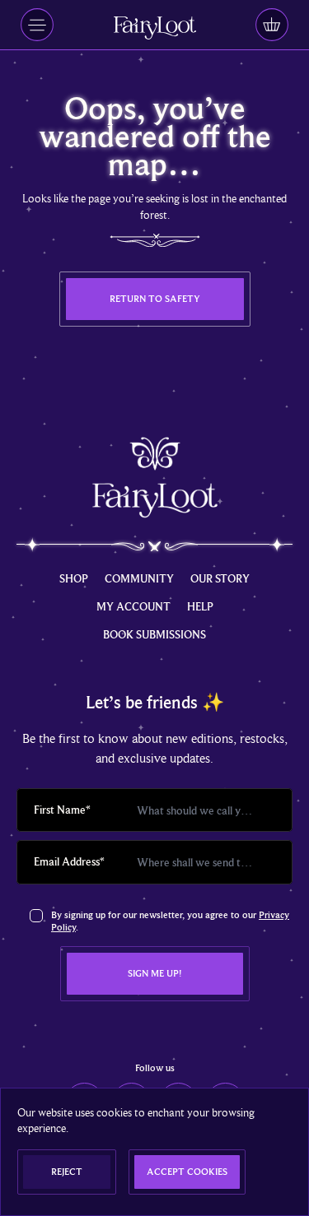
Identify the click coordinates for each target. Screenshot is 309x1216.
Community (139, 578)
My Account (133, 606)
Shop (73, 578)
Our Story (220, 578)
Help (200, 606)
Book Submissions (154, 634)
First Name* (62, 809)
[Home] (155, 27)
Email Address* (69, 861)
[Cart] (272, 24)
